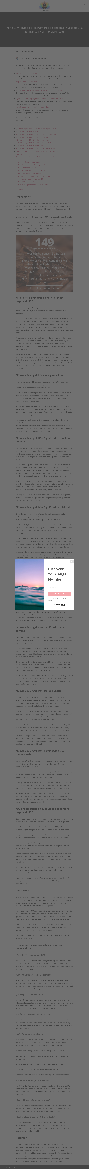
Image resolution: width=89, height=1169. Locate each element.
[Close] (72, 561)
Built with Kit (59, 604)
